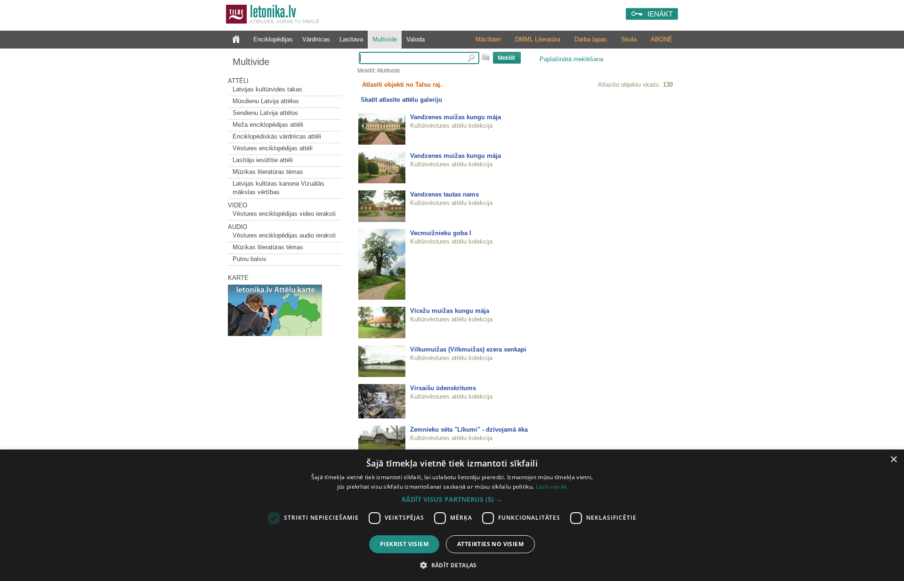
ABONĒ (661, 39)
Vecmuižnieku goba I (440, 233)
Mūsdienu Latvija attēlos (266, 101)
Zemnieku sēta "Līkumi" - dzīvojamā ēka (469, 429)
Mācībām (488, 39)
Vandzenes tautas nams (444, 194)
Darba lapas (590, 39)
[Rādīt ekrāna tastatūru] (485, 57)
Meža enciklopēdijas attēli (268, 124)
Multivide (384, 39)
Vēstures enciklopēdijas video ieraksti (284, 213)
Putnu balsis (249, 258)
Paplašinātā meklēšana (571, 59)
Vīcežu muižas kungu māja (449, 310)
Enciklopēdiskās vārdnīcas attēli (277, 136)
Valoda (415, 39)
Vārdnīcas (316, 39)
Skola (629, 39)
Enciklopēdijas (273, 39)
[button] (452, 499)
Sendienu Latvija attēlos (265, 112)
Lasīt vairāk (551, 487)
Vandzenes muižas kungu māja (455, 117)
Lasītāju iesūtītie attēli (263, 160)
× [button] (893, 459)
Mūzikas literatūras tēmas (268, 171)
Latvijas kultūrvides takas (267, 89)
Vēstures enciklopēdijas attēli (273, 148)
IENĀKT (660, 14)
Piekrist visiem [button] (404, 544)
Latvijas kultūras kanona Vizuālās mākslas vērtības (278, 188)
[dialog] (452, 515)
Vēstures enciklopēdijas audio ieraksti (284, 235)
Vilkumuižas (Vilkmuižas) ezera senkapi (468, 349)
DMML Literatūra (537, 39)
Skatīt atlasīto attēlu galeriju (401, 99)
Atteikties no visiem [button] (490, 544)
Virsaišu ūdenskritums (443, 388)
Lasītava (351, 39)
